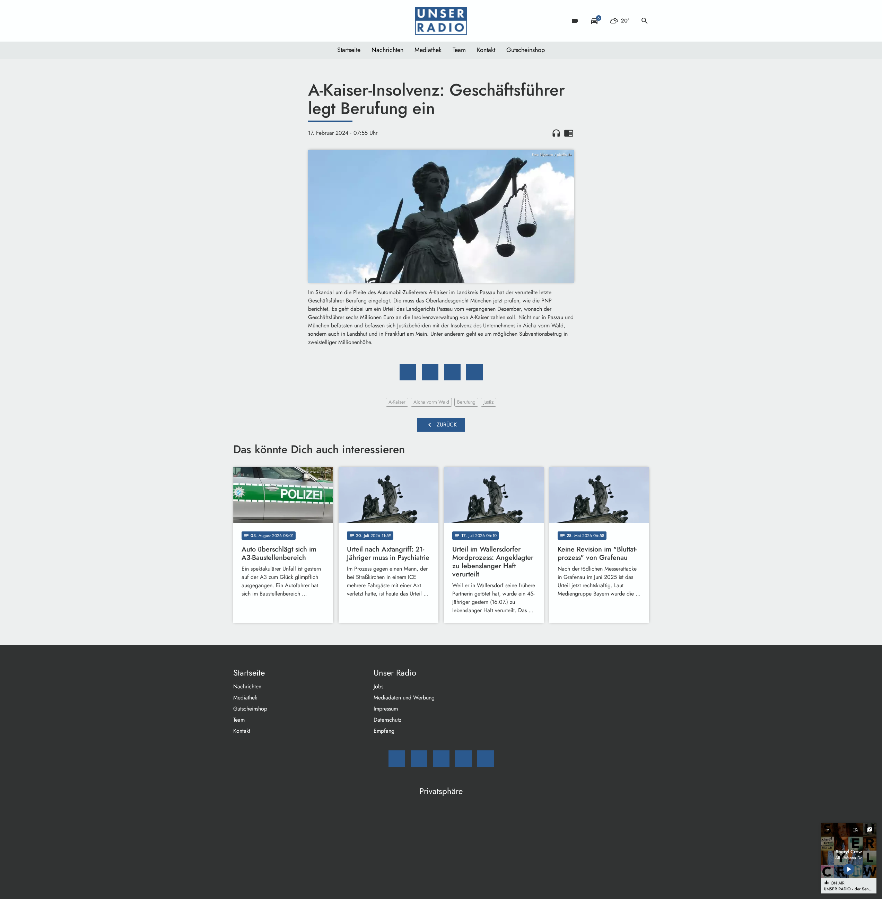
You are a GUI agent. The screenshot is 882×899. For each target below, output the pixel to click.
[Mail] (240, 21)
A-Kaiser (396, 401)
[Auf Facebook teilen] (408, 372)
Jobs (378, 686)
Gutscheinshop (525, 49)
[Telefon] (282, 21)
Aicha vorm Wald (431, 401)
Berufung (466, 401)
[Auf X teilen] (430, 372)
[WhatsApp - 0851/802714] (296, 21)
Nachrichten (387, 49)
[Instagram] (268, 21)
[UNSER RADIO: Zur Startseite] (441, 21)
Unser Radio (395, 672)
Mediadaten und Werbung (404, 698)
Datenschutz (387, 720)
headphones (556, 133)
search (644, 21)
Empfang (384, 731)
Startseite (348, 49)
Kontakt (486, 49)
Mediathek (428, 49)
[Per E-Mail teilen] (474, 372)
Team (459, 49)
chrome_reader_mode (569, 133)
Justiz (488, 401)
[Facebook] (254, 21)
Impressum (386, 709)
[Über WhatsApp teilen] (452, 372)
